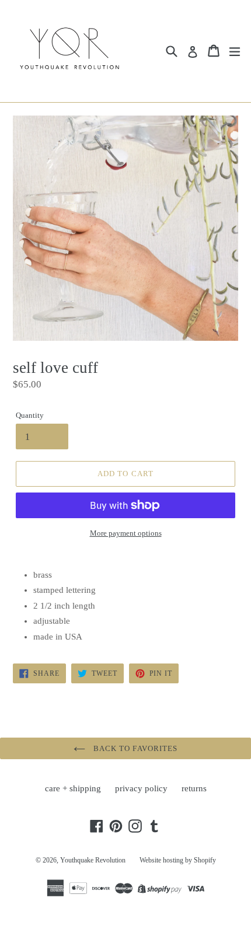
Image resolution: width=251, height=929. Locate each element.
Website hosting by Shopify (178, 860)
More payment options (126, 533)
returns (194, 788)
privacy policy (141, 788)
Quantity (30, 415)
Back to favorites (134, 748)
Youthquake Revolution (93, 860)
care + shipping (73, 788)
